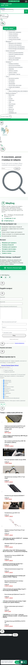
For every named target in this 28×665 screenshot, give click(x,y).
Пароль (7, 327)
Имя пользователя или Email (12, 321)
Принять (18, 662)
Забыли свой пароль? (14, 339)
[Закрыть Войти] (2, 344)
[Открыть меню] (26, 1)
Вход (14, 335)
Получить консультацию (13, 268)
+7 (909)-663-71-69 (14, 1)
